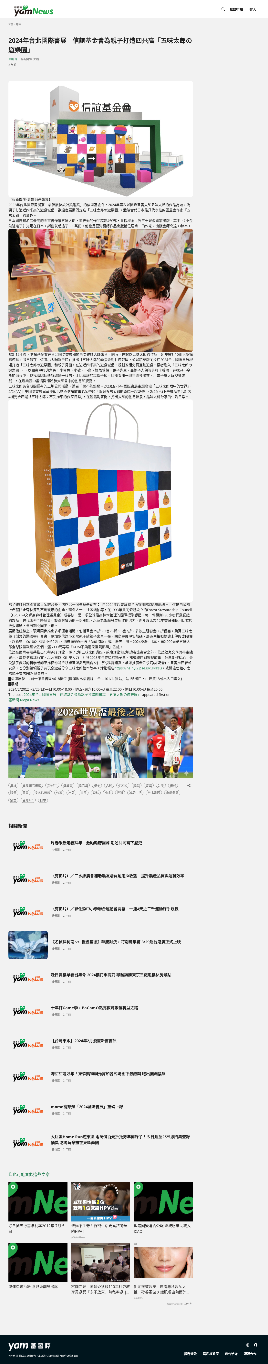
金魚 (83, 793)
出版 (71, 793)
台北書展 (154, 793)
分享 (161, 785)
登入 (252, 9)
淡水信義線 (42, 793)
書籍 (173, 785)
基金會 (68, 785)
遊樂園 (83, 785)
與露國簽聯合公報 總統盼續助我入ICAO (162, 1228)
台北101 (28, 800)
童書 (25, 793)
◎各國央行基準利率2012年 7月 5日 (36, 1228)
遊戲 (136, 785)
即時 (18, 24)
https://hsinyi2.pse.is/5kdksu (138, 668)
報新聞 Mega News (23, 700)
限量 (13, 793)
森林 (96, 793)
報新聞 (13, 59)
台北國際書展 (31, 785)
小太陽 (123, 785)
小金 (108, 793)
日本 (43, 800)
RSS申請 (236, 9)
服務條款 (190, 1354)
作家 (59, 793)
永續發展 (172, 793)
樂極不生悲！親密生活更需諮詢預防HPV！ (99, 1228)
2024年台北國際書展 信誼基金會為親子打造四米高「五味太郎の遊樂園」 (82, 694)
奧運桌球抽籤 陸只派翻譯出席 (33, 1286)
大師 (109, 785)
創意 (13, 800)
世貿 (120, 793)
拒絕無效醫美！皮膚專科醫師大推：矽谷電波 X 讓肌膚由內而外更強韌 (162, 1289)
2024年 (52, 785)
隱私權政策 (211, 1354)
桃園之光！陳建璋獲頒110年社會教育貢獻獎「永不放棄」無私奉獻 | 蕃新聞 (100, 1289)
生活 (13, 785)
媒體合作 (250, 1354)
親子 (97, 785)
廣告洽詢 (231, 1354)
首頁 (10, 24)
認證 (149, 785)
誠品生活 (135, 793)
